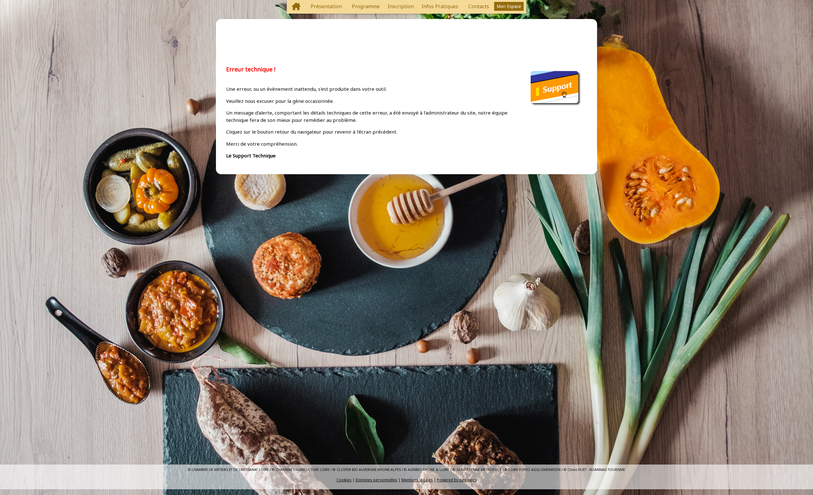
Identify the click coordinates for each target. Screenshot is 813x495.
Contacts (478, 6)
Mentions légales (417, 480)
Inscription (400, 6)
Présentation (326, 6)
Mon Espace (509, 6)
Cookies (344, 480)
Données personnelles (376, 480)
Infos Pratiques (439, 6)
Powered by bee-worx (457, 480)
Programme (366, 6)
